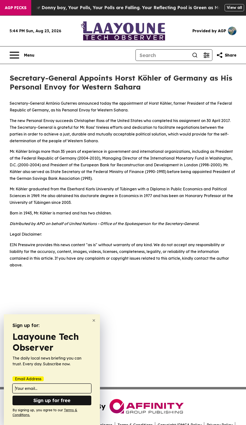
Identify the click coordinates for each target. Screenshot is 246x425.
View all (234, 7)
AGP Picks (15, 7)
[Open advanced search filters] (206, 55)
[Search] (195, 55)
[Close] (94, 320)
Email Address (28, 378)
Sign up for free (51, 400)
